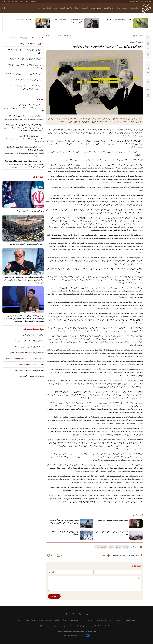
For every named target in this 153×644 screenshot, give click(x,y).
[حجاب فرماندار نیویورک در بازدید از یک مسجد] (136, 523)
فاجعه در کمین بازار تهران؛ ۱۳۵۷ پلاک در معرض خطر (27, 244)
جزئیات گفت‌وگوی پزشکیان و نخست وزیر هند (24, 58)
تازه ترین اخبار (37, 37)
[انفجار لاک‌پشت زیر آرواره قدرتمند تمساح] (140, 23)
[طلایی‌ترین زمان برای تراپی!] (43, 23)
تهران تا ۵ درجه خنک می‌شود (30, 43)
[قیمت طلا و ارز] (148, 83)
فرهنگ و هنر (47, 8)
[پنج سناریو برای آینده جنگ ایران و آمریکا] (23, 194)
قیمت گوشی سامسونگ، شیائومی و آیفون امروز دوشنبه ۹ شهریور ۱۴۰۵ (25, 149)
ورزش (118, 8)
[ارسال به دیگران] (148, 49)
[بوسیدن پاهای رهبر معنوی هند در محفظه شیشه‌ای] (86, 535)
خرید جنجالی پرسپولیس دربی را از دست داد (29, 346)
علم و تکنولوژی (109, 8)
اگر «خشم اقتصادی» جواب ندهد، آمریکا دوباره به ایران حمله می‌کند (69, 20)
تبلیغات (27, 1)
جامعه (56, 8)
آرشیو (8, 1)
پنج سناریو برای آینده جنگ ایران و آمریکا (30, 211)
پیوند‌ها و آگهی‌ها (83, 626)
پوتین (118, 546)
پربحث (12, 37)
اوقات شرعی (58, 626)
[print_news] (148, 43)
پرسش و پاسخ (69, 626)
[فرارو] (146, 8)
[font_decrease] (148, 72)
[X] (80, 613)
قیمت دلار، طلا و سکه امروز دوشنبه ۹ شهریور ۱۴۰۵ (23, 124)
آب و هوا (48, 626)
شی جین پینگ (101, 546)
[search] (3, 8)
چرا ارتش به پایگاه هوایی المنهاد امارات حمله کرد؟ (23, 161)
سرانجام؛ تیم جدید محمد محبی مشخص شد (25, 116)
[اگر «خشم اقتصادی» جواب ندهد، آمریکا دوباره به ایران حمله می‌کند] (91, 23)
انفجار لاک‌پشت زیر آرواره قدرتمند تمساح (119, 19)
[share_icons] (147, 54)
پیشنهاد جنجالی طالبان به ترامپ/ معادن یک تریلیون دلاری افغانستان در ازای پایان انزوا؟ (64, 521)
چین (111, 546)
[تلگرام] (66, 613)
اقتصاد (62, 8)
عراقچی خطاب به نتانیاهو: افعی (29, 104)
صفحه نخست (133, 8)
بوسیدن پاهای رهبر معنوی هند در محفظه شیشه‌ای (65, 533)
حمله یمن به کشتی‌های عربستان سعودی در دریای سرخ (112, 533)
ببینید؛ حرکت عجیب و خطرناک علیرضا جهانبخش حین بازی (25, 358)
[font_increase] (148, 64)
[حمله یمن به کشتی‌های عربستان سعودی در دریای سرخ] (136, 535)
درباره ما (21, 1)
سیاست (124, 8)
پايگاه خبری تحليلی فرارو (72, 631)
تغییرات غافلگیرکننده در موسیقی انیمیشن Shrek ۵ (23, 73)
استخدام (33, 1)
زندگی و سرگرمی (72, 8)
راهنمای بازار (84, 8)
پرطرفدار (23, 37)
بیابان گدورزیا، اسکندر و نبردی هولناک (27, 79)
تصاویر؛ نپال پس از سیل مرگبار (30, 135)
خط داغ (40, 99)
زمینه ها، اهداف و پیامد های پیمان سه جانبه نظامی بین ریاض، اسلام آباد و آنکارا (24, 87)
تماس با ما (14, 1)
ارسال (54, 596)
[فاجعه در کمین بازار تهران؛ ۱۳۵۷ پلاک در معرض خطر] (23, 228)
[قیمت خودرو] (148, 89)
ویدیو (93, 8)
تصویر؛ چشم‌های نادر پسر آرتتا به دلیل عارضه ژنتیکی (27, 352)
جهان (39, 8)
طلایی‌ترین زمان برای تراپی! (25, 19)
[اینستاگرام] (73, 613)
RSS (3, 1)
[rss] (86, 613)
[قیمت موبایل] (148, 96)
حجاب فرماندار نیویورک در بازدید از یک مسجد (113, 520)
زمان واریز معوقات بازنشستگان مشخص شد (29, 370)
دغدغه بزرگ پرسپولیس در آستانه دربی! (31, 376)
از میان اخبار (138, 515)
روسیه (126, 546)
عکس (99, 8)
